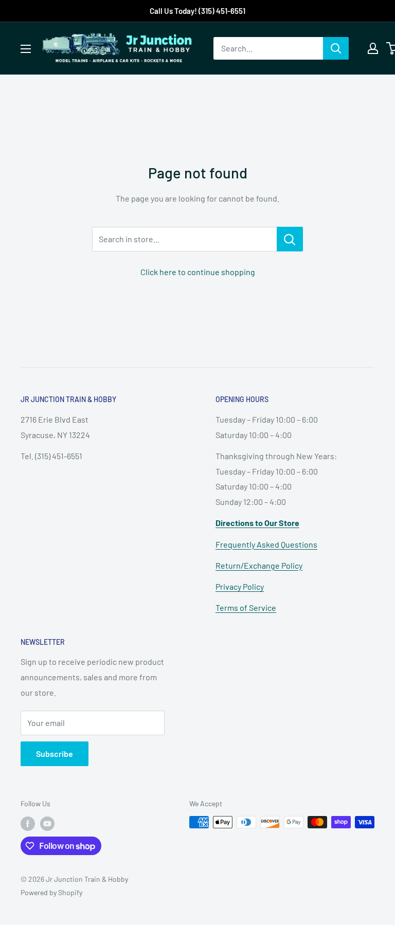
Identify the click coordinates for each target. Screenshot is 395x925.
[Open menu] (26, 49)
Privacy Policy (240, 586)
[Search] (336, 48)
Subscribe (54, 753)
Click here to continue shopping (197, 272)
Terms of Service (246, 607)
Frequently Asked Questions (266, 544)
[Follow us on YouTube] (47, 823)
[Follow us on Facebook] (28, 823)
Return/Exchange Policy (259, 565)
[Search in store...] (290, 239)
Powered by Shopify (51, 892)
